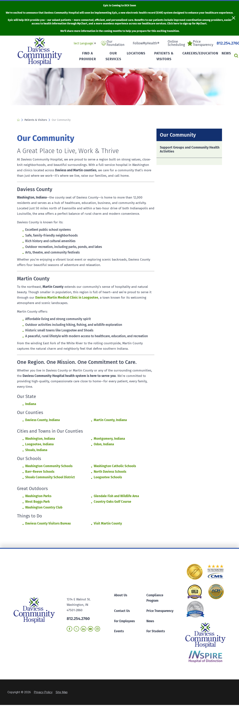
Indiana (30, 404)
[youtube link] (90, 629)
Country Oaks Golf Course (112, 502)
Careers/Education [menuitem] (200, 53)
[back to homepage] (18, 120)
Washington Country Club (43, 507)
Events (119, 631)
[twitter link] (76, 629)
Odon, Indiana (104, 444)
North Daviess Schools (110, 472)
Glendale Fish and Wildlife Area (116, 496)
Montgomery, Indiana (109, 439)
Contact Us (122, 611)
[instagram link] (97, 629)
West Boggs (34, 502)
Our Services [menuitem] (113, 56)
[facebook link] (69, 629)
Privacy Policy (43, 692)
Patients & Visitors (35, 120)
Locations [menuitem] (136, 53)
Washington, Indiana (40, 439)
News (150, 621)
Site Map (62, 692)
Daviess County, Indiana (42, 420)
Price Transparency (159, 611)
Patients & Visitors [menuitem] (164, 56)
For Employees (124, 621)
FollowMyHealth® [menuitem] (146, 43)
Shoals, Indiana (36, 450)
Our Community (178, 135)
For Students (155, 631)
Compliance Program (154, 598)
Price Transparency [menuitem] (203, 43)
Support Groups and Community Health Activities (189, 149)
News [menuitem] (226, 53)
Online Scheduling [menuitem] (176, 43)
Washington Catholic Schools (115, 466)
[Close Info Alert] (233, 18)
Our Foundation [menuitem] (116, 43)
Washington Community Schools (48, 466)
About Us (120, 595)
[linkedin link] (83, 629)
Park (46, 502)
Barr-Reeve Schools (39, 472)
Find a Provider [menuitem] (87, 56)
